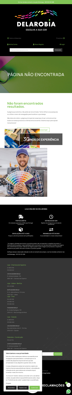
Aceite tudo (34, 388)
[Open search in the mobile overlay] (36, 50)
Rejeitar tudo (23, 388)
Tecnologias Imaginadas (42, 373)
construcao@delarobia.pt (14, 343)
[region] (23, 370)
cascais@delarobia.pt (13, 326)
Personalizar (11, 388)
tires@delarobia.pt (12, 307)
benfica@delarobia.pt (13, 290)
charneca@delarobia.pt (13, 274)
